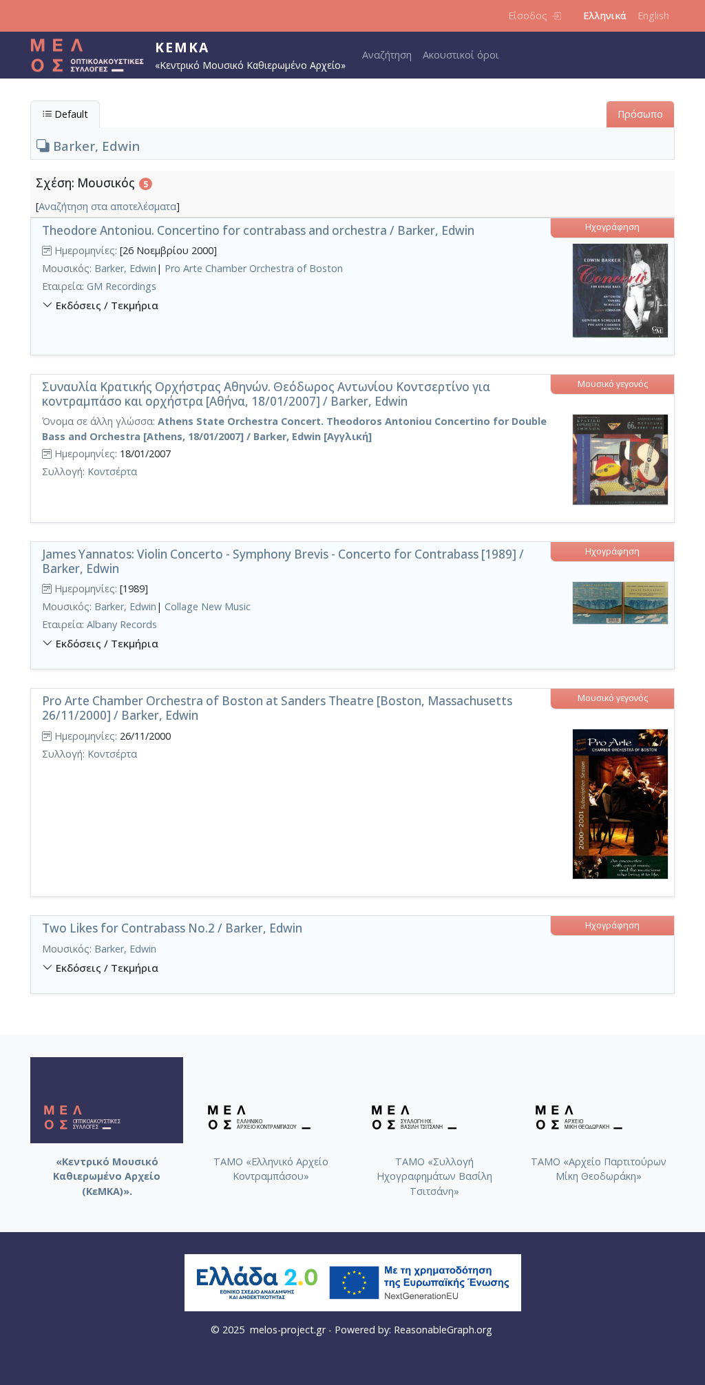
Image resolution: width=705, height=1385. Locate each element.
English (653, 15)
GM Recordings (121, 286)
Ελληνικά (605, 15)
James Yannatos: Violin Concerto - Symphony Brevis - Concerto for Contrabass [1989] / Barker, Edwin (283, 561)
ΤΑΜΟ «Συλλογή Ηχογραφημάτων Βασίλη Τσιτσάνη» (434, 1176)
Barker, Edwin (95, 145)
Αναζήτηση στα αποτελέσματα (107, 206)
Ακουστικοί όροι (461, 54)
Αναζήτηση (387, 54)
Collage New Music (208, 606)
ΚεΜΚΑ (182, 47)
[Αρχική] (92, 55)
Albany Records (122, 624)
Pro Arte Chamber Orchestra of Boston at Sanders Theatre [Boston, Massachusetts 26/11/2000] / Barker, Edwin (277, 708)
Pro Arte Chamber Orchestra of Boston (254, 268)
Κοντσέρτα (112, 471)
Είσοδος (527, 15)
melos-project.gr (288, 1329)
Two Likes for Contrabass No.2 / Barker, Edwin (172, 928)
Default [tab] (70, 114)
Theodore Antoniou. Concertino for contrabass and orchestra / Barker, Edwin (258, 230)
